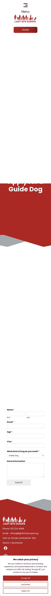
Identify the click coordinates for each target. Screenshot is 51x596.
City (10, 441)
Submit (19, 482)
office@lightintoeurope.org (24, 533)
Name (10, 410)
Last (28, 418)
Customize (25, 584)
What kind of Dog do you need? (23, 451)
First (8, 418)
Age (9, 432)
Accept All (25, 578)
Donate (25, 30)
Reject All (26, 591)
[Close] (38, 557)
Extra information (16, 461)
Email (10, 422)
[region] (25, 576)
